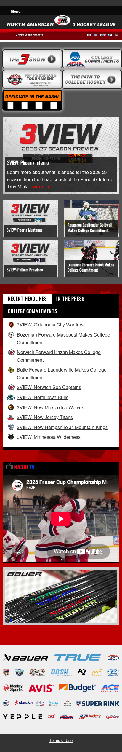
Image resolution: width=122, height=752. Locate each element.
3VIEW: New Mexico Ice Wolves (50, 407)
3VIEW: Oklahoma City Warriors (50, 324)
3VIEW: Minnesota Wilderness (49, 437)
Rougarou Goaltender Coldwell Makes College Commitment (90, 227)
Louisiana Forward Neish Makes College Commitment (91, 267)
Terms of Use (61, 740)
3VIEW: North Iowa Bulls (42, 397)
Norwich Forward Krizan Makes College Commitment (59, 356)
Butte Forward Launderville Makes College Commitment (62, 373)
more (39, 186)
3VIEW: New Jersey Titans (45, 417)
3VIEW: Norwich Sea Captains (49, 387)
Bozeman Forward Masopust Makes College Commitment (63, 338)
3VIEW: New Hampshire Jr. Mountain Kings (62, 427)
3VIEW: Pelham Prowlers (25, 270)
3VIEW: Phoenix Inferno (28, 162)
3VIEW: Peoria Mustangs (25, 230)
